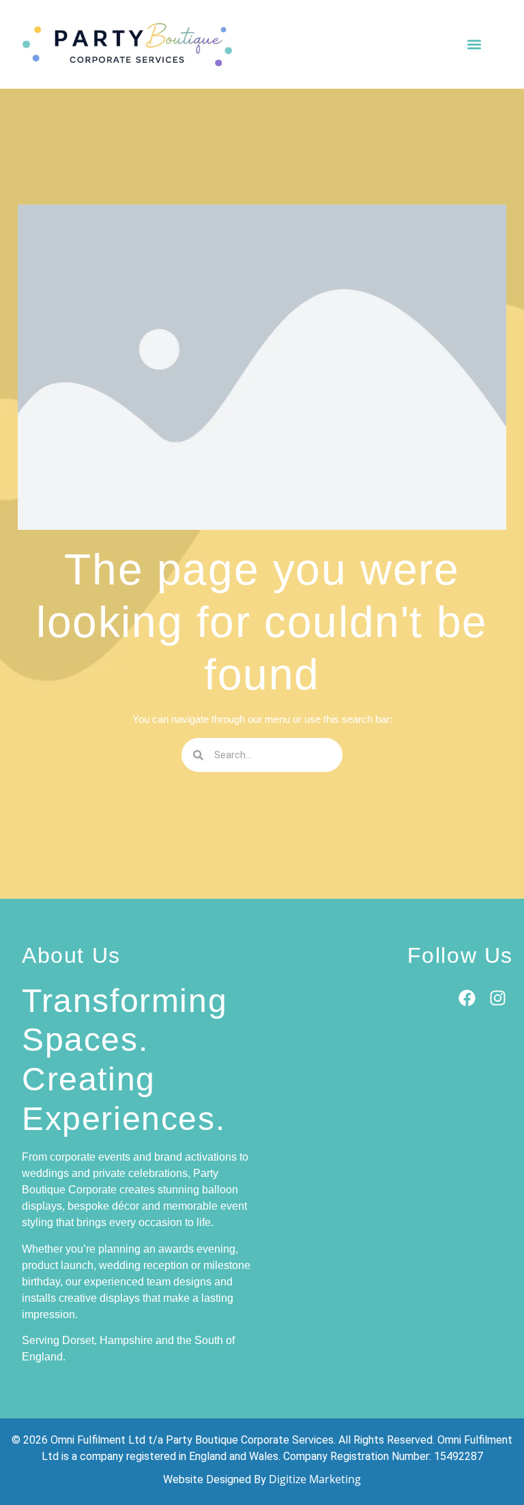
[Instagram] (497, 998)
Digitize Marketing (315, 1479)
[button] (474, 44)
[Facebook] (467, 998)
